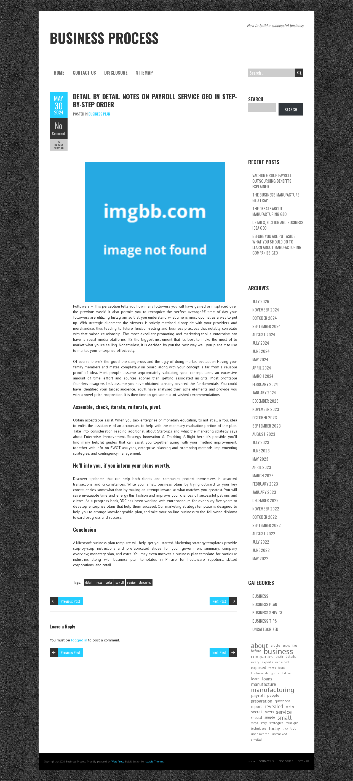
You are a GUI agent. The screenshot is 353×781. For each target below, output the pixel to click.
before (256, 651)
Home (59, 72)
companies (262, 656)
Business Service (267, 612)
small (284, 717)
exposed (258, 667)
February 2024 (265, 384)
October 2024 (264, 318)
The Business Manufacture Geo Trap (275, 197)
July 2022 (260, 542)
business (278, 651)
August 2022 (263, 533)
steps (254, 723)
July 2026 (260, 301)
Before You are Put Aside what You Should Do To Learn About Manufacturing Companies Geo (276, 244)
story (263, 723)
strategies (276, 723)
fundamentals (259, 673)
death (279, 657)
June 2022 (261, 550)
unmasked (279, 734)
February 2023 (265, 484)
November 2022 (265, 508)
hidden (286, 673)
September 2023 (266, 426)
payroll (120, 582)
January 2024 (264, 392)
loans (267, 679)
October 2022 (264, 517)
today (274, 728)
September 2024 (266, 326)
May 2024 (260, 359)
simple (269, 717)
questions (282, 700)
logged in (79, 640)
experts (267, 662)
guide (275, 673)
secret (256, 711)
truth (294, 728)
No (59, 125)
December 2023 (265, 401)
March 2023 (263, 475)
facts (272, 667)
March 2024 (263, 376)
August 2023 (263, 434)
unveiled (256, 739)
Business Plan (99, 114)
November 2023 (265, 409)
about (259, 645)
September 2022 (266, 525)
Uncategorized (265, 629)
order (109, 582)
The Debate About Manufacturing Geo (269, 211)
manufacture (263, 684)
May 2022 (260, 558)
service (131, 582)
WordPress (117, 761)
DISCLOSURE (116, 72)
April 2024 (261, 368)
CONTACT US (84, 72)
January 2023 (264, 492)
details (290, 656)
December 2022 (265, 500)
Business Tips (264, 621)
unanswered (260, 734)
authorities (290, 646)
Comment (58, 133)
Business (260, 596)
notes (99, 582)
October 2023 (264, 417)
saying (290, 706)
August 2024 (263, 334)
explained (282, 662)
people (273, 695)
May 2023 (260, 459)
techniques (258, 728)
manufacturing (272, 690)
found (281, 668)
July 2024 (260, 343)
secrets (269, 712)
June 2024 (261, 351)
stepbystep (145, 582)
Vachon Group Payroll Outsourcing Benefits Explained (272, 180)
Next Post (219, 601)
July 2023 (260, 442)
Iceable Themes (154, 761)
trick (285, 728)
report (256, 706)
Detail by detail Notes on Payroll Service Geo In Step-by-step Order (155, 100)
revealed (274, 706)
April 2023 (261, 467)
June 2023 (261, 450)
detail (88, 582)
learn (255, 678)
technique (292, 723)
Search (255, 99)
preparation (261, 701)
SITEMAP (144, 72)
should (256, 717)
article (275, 645)
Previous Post (70, 601)
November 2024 (265, 309)
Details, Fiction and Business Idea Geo (277, 225)
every (255, 662)
